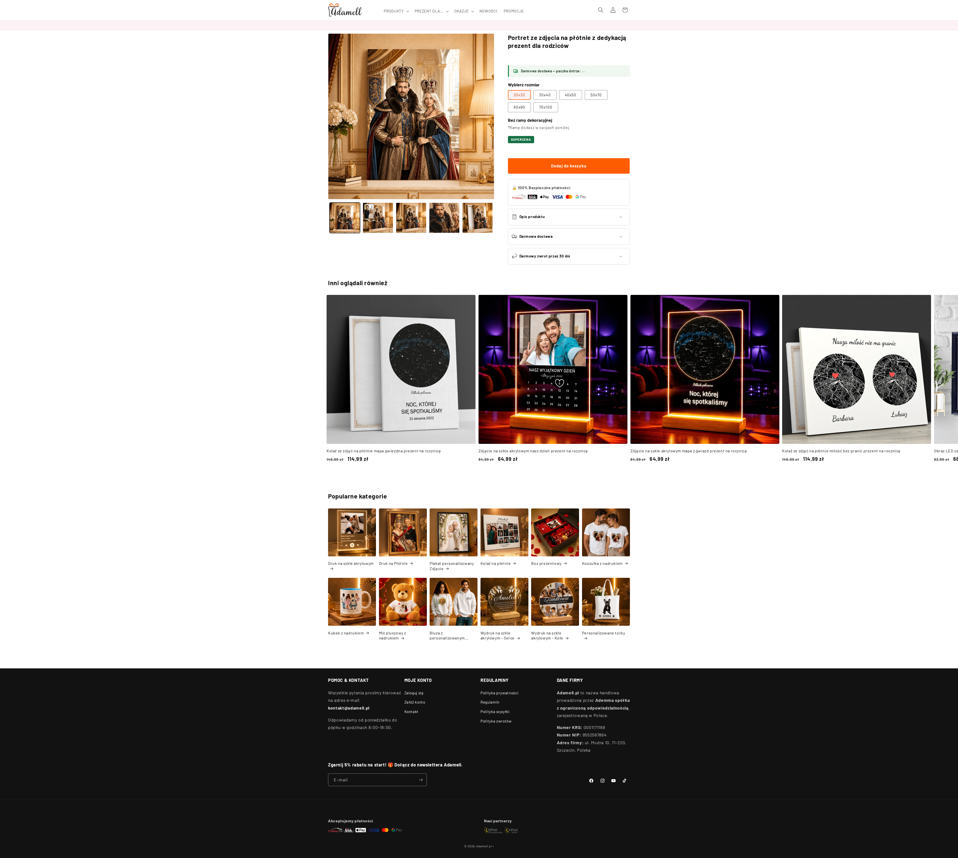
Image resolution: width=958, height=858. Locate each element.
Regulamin (489, 702)
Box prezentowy (546, 563)
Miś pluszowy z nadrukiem (392, 635)
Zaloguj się (414, 693)
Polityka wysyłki (495, 711)
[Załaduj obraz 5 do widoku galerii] (477, 218)
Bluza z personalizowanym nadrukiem (447, 635)
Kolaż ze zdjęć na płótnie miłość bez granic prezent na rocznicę (841, 450)
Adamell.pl (484, 846)
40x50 (571, 95)
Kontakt (411, 711)
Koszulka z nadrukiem (602, 563)
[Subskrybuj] (421, 779)
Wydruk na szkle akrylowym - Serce (497, 635)
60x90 (519, 107)
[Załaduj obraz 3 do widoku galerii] (411, 218)
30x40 (545, 95)
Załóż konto (414, 702)
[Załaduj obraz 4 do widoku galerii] (444, 218)
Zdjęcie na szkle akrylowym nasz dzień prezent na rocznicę (533, 450)
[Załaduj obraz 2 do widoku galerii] (378, 218)
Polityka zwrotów (496, 721)
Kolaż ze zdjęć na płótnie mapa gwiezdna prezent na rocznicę (384, 450)
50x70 (596, 95)
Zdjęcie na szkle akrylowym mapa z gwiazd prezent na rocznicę (688, 450)
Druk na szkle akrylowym (351, 563)
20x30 (519, 95)
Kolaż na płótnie (495, 563)
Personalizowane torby (603, 632)
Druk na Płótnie (393, 563)
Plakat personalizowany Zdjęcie (452, 566)
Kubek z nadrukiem (346, 632)
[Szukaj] (601, 10)
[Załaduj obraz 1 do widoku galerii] (345, 218)
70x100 (545, 107)
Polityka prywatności (499, 693)
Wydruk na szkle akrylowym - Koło (547, 635)
